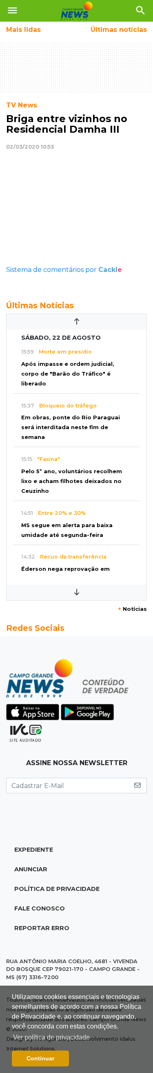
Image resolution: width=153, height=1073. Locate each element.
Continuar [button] (40, 1058)
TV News (21, 105)
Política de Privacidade (57, 889)
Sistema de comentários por (64, 270)
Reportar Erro (41, 928)
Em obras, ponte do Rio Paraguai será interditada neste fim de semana (70, 427)
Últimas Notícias (40, 305)
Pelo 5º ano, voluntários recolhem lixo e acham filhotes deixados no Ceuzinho (71, 481)
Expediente (33, 849)
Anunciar (30, 869)
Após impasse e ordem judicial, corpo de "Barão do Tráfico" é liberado (67, 374)
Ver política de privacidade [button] (51, 1037)
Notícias (132, 609)
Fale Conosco (39, 908)
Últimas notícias (119, 29)
